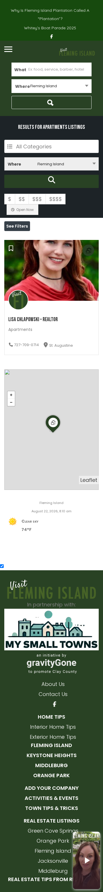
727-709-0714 (26, 345)
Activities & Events (51, 798)
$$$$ (55, 199)
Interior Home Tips (53, 726)
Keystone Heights (52, 755)
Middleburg (51, 765)
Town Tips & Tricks (51, 808)
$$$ (37, 199)
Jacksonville (53, 860)
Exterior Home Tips (53, 736)
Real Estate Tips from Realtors (51, 879)
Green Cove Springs (53, 830)
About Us (53, 684)
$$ (22, 199)
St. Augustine (61, 345)
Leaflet (88, 480)
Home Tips (51, 716)
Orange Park (51, 775)
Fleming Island (51, 745)
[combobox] (51, 86)
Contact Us (53, 694)
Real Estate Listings (52, 820)
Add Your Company (52, 788)
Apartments (20, 329)
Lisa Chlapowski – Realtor (33, 319)
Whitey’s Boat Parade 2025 (50, 27)
